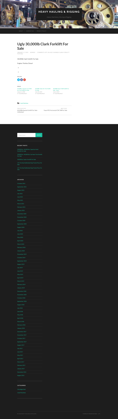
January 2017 (21, 368)
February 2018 (21, 325)
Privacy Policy (41, 31)
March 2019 (20, 281)
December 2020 (21, 213)
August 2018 (20, 304)
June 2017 (20, 352)
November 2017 (21, 335)
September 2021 (21, 187)
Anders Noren (92, 413)
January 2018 (21, 328)
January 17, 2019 (22, 52)
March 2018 (20, 321)
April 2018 (20, 318)
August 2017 (20, 345)
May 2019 (20, 274)
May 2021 (20, 200)
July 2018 (20, 308)
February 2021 (21, 207)
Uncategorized (21, 389)
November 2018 (21, 294)
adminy (32, 52)
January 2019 (21, 288)
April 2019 (20, 278)
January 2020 (21, 251)
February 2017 (21, 365)
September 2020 (21, 224)
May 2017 (20, 355)
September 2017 (21, 341)
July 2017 (20, 348)
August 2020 (20, 227)
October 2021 (21, 183)
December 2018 (21, 291)
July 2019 (20, 267)
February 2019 (21, 284)
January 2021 (21, 210)
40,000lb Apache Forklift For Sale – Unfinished (27, 110)
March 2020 (20, 244)
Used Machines (24, 103)
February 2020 (21, 247)
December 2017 (21, 331)
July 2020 (20, 230)
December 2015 (21, 372)
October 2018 (21, 298)
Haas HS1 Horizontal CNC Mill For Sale (55, 109)
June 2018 (20, 311)
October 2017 (21, 338)
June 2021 (20, 197)
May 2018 (20, 314)
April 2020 (20, 240)
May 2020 (20, 237)
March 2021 (20, 203)
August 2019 (20, 264)
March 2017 (20, 362)
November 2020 (21, 217)
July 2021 (20, 193)
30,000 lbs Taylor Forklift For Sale (26, 159)
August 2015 (20, 375)
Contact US (30, 31)
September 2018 (21, 301)
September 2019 (21, 261)
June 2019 (20, 271)
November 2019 (21, 254)
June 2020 (20, 234)
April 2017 (20, 358)
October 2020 (21, 220)
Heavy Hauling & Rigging (59, 11)
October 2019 (21, 257)
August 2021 (20, 190)
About (21, 31)
